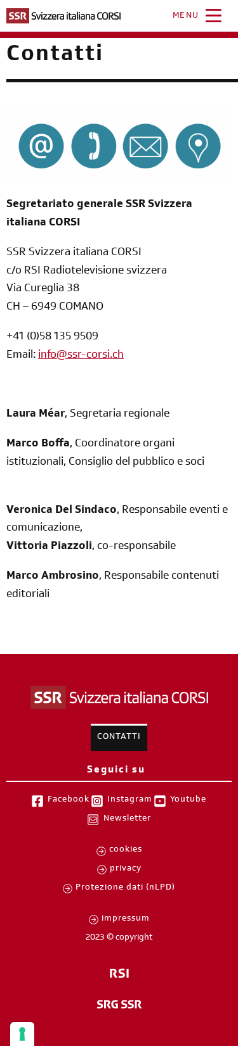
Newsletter (127, 819)
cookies (125, 850)
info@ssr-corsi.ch (81, 356)
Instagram (129, 800)
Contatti (119, 737)
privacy (126, 869)
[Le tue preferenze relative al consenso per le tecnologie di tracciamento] (22, 1034)
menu (186, 16)
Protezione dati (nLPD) (125, 888)
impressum (126, 919)
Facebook (68, 800)
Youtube (188, 800)
